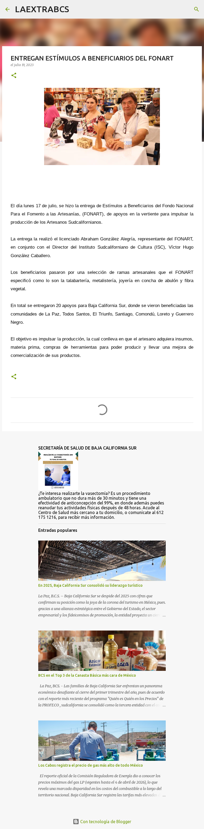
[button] (14, 75)
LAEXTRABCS (42, 9)
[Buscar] (76, 9)
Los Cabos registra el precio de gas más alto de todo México (90, 765)
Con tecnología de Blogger (105, 821)
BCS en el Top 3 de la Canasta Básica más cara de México (87, 675)
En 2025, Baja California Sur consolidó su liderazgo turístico (90, 585)
